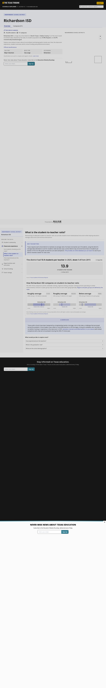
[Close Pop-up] (104, 522)
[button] (53, 344)
